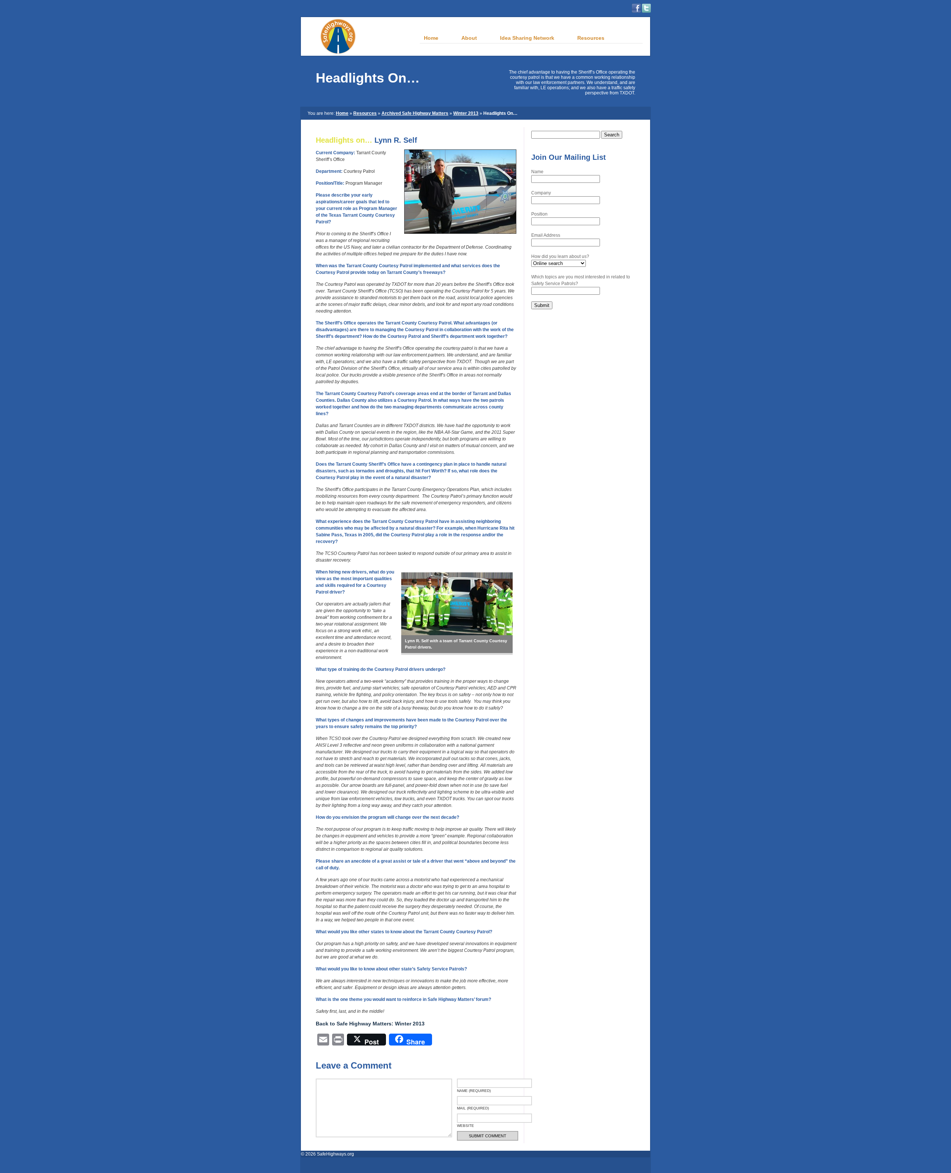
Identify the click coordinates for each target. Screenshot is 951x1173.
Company (541, 193)
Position (539, 214)
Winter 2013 (465, 113)
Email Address (545, 235)
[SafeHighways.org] (329, 54)
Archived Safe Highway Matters (415, 113)
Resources (365, 113)
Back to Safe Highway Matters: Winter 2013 (370, 1024)
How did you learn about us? (560, 256)
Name (537, 171)
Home (342, 113)
